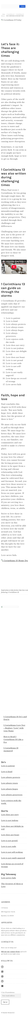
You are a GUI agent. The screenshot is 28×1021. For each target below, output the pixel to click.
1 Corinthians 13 (10, 14)
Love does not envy (10, 815)
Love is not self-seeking (12, 852)
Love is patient (8, 766)
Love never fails (8, 878)
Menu (23, 6)
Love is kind (6, 772)
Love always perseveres (11, 795)
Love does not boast (10, 835)
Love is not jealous (9, 820)
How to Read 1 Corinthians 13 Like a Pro (13, 739)
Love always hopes (9, 789)
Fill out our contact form (10, 951)
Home (3, 14)
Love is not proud (9, 841)
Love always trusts (9, 783)
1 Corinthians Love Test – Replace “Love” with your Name (14, 728)
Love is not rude (8, 846)
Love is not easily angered (13, 858)
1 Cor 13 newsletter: (8, 992)
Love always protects (10, 777)
